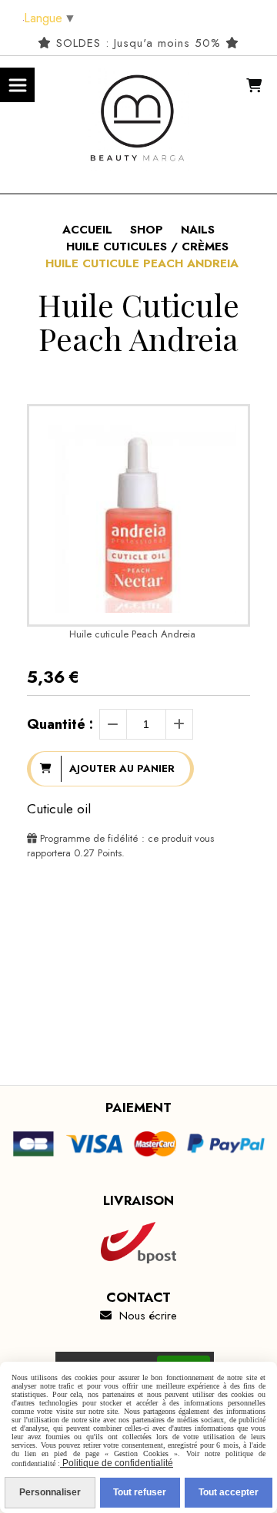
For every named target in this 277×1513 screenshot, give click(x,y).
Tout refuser (139, 1492)
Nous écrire (138, 1315)
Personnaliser (50, 1492)
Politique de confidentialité (116, 1463)
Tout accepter (229, 1492)
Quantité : (60, 724)
